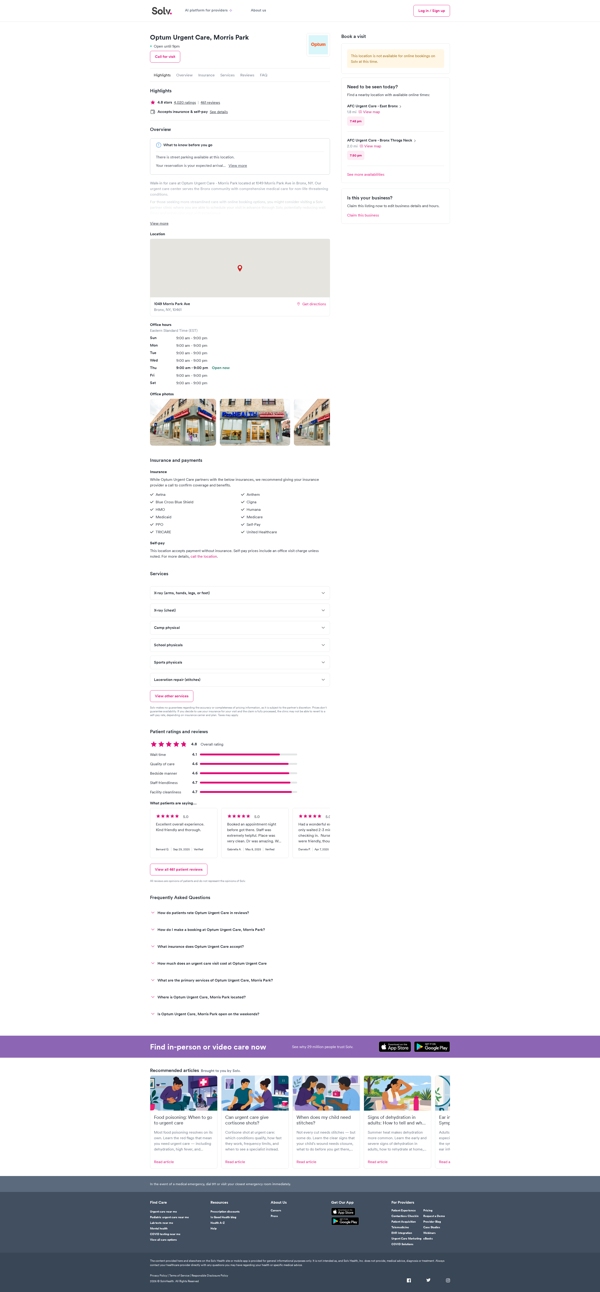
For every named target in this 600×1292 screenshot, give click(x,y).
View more (238, 165)
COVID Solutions (402, 1244)
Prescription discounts (225, 1212)
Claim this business (363, 215)
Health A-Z (217, 1223)
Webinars (429, 1233)
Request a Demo (434, 1216)
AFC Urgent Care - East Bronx (372, 106)
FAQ (263, 75)
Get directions (314, 304)
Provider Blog (432, 1222)
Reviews (247, 75)
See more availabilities (365, 174)
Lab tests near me (161, 1223)
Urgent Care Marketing (406, 1238)
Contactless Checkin (405, 1216)
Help (213, 1228)
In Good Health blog (223, 1217)
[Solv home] (162, 10)
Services (227, 75)
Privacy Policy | (159, 1275)
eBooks (428, 1238)
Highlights (162, 75)
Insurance (206, 75)
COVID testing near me (165, 1234)
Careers (276, 1210)
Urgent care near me (163, 1212)
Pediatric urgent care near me (169, 1217)
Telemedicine (400, 1227)
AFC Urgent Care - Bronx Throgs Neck (379, 140)
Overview (184, 75)
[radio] (355, 121)
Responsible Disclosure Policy (209, 1275)
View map (371, 111)
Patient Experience (403, 1210)
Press (274, 1216)
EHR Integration (401, 1233)
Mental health (159, 1228)
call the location (204, 556)
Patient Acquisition (403, 1222)
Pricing (427, 1210)
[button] (183, 422)
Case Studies (431, 1227)
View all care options (163, 1240)
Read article (164, 1161)
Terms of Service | (180, 1275)
